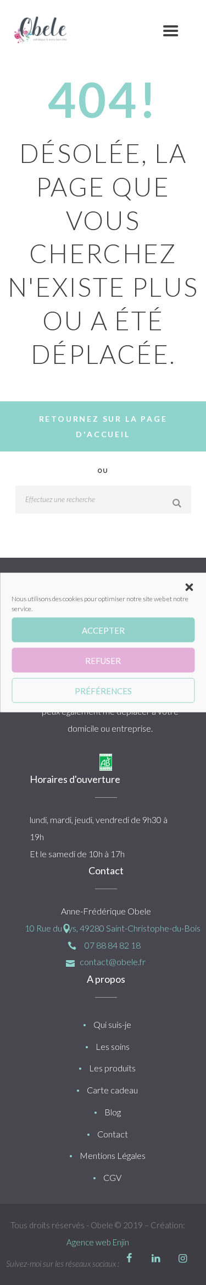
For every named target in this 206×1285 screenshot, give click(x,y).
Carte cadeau (112, 1090)
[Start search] (178, 503)
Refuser (103, 660)
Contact (112, 1134)
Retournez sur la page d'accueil (103, 426)
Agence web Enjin (97, 1242)
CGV (112, 1177)
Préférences (103, 690)
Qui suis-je (112, 1024)
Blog (112, 1112)
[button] (188, 587)
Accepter (103, 630)
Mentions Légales (113, 1155)
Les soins (113, 1046)
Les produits (112, 1068)
